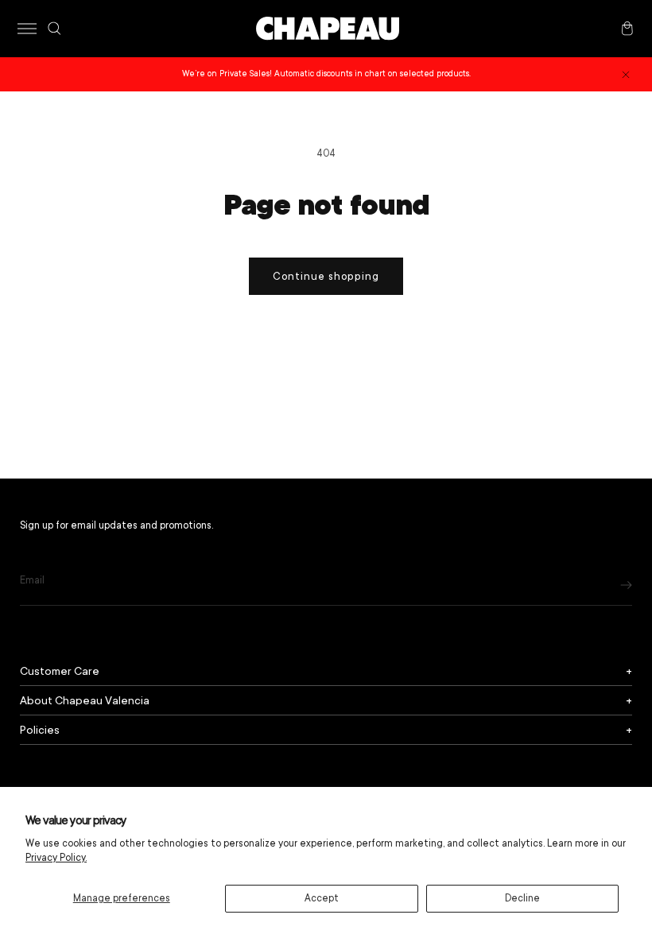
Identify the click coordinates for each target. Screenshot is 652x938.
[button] (27, 28)
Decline (522, 898)
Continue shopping (326, 276)
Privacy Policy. (56, 857)
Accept (322, 898)
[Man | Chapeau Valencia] (327, 29)
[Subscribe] (626, 584)
